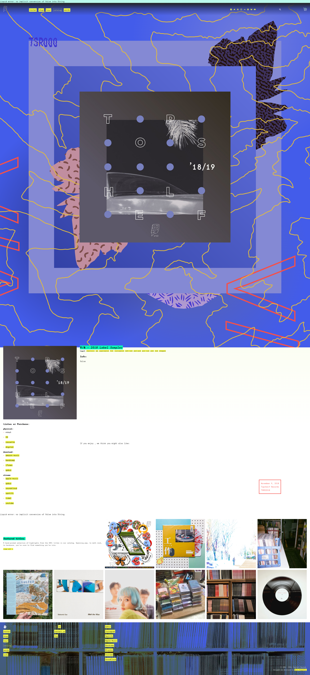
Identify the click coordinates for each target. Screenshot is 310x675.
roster (32, 10)
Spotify (109, 636)
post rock (145, 351)
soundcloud (11, 488)
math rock (129, 351)
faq (56, 636)
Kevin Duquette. (300, 670)
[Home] (15, 9)
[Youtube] (255, 9)
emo (97, 351)
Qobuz (108, 626)
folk (111, 351)
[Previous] (6, 416)
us (56, 626)
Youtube (109, 655)
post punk (137, 351)
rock (156, 351)
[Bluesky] (251, 9)
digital (10, 447)
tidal (8, 498)
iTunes (9, 465)
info (6, 655)
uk (59, 626)
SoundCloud (110, 659)
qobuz (8, 470)
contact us (59, 631)
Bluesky (109, 650)
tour (48, 10)
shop (41, 10)
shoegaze (162, 351)
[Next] (73, 416)
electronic (91, 351)
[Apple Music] (231, 9)
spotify (10, 493)
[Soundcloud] (245, 9)
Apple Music (111, 640)
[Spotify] (248, 9)
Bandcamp (109, 645)
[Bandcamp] (234, 9)
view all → (8, 549)
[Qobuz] (238, 9)
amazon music (12, 455)
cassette (10, 442)
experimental (104, 351)
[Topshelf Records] (5, 627)
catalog (57, 10)
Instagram (110, 631)
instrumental (119, 351)
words (67, 10)
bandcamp (10, 460)
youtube (10, 503)
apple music (12, 478)
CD (7, 437)
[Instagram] (241, 9)
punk (152, 351)
